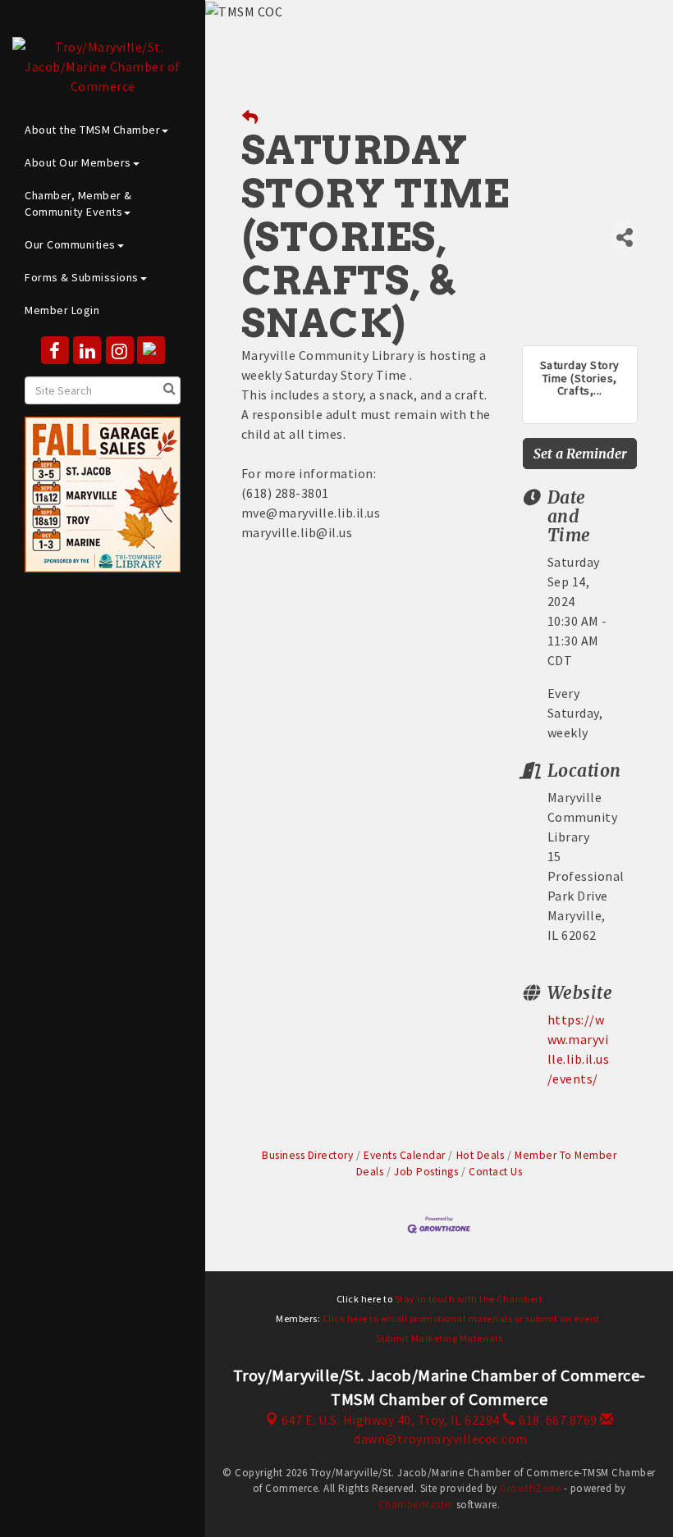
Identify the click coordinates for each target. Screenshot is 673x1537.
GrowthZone (530, 1488)
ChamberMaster (416, 1505)
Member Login (62, 310)
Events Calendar (405, 1155)
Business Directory (307, 1155)
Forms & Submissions (82, 277)
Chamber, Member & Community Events (78, 203)
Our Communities (70, 244)
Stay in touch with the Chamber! (469, 1299)
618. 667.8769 (556, 1420)
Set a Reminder (580, 453)
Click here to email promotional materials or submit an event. (463, 1318)
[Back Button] (250, 118)
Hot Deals (480, 1155)
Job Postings (426, 1172)
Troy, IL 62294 (391, 1420)
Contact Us (495, 1172)
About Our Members (78, 162)
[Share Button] (624, 237)
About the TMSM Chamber (92, 129)
